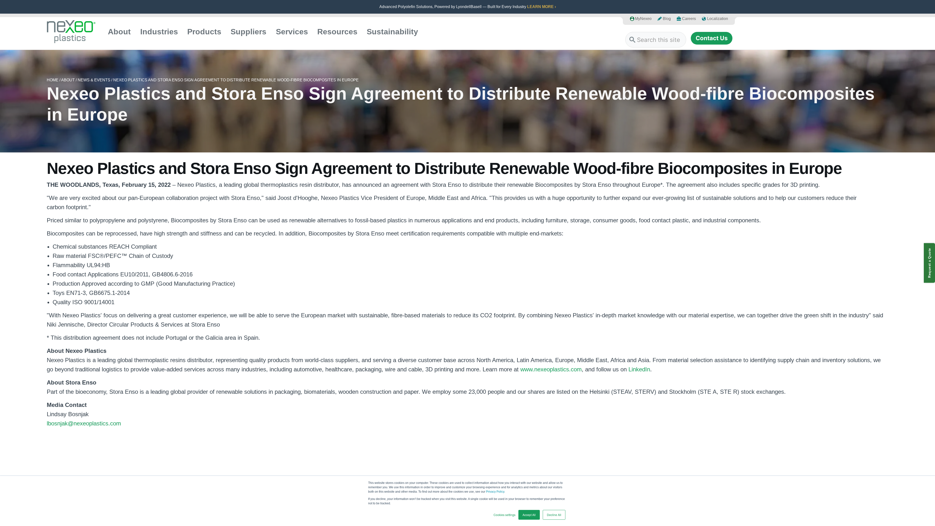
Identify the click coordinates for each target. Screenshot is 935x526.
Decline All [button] (554, 515)
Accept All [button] (529, 515)
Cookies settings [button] (504, 515)
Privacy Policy (495, 491)
